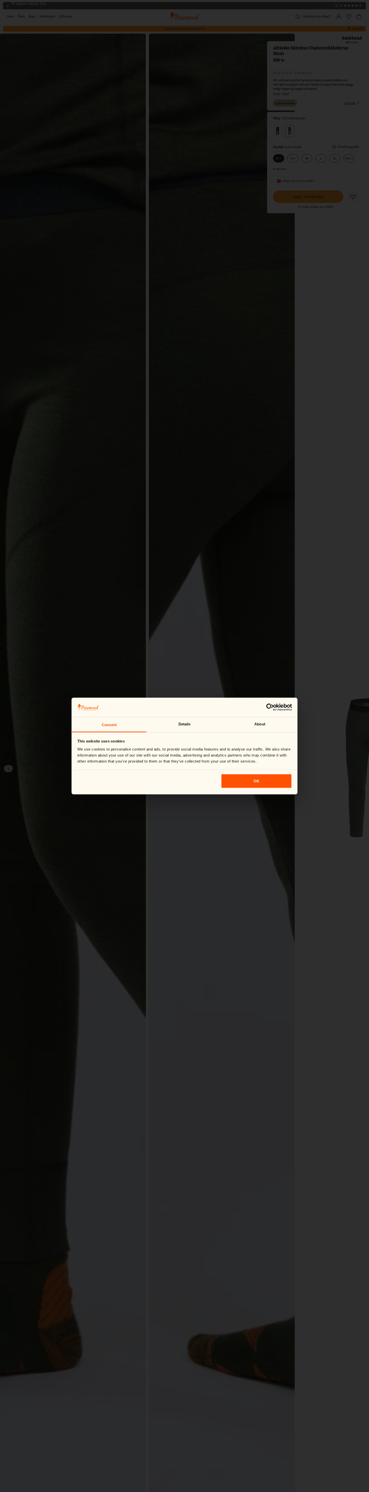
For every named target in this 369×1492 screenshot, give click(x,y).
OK (256, 781)
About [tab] (259, 724)
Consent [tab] (109, 724)
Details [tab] (184, 724)
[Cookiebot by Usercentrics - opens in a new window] (270, 707)
